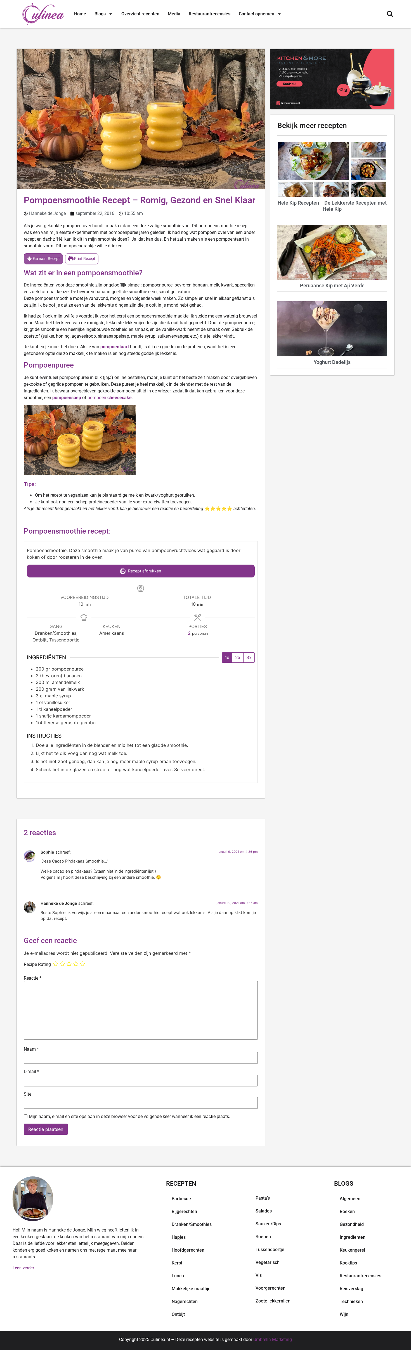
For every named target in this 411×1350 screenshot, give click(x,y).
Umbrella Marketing (272, 1339)
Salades (264, 1211)
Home (80, 13)
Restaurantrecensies (209, 13)
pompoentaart (114, 346)
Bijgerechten (184, 1211)
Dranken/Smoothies (192, 1224)
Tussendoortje (270, 1249)
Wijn (344, 1314)
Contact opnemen (256, 13)
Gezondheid (352, 1224)
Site (27, 1094)
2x (237, 657)
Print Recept (84, 258)
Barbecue (181, 1198)
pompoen (109, 397)
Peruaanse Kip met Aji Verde (332, 285)
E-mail (31, 1071)
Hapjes (179, 1237)
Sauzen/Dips (268, 1223)
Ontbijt (178, 1314)
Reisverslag (351, 1288)
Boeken (347, 1211)
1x (227, 657)
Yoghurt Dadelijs (332, 362)
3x (249, 657)
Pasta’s (263, 1198)
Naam (31, 1049)
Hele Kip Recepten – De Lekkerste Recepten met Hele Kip (332, 206)
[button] (390, 14)
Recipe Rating (37, 964)
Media (174, 13)
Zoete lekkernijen (273, 1301)
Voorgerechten (270, 1288)
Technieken (351, 1301)
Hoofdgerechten (188, 1250)
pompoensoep (66, 397)
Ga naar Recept (46, 258)
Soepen (263, 1236)
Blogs (100, 13)
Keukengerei (352, 1250)
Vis (259, 1275)
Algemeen (350, 1198)
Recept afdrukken (144, 571)
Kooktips (348, 1263)
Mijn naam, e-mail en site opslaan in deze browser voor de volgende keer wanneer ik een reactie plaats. (129, 1116)
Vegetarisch (268, 1262)
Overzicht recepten (140, 13)
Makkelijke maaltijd (191, 1288)
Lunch (178, 1275)
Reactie (32, 978)
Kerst (177, 1263)
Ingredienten (352, 1237)
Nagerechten (185, 1301)
